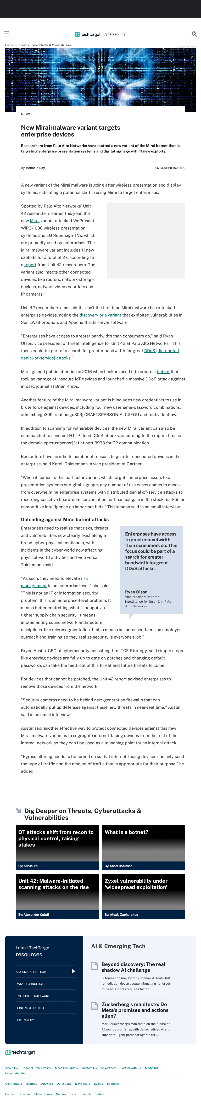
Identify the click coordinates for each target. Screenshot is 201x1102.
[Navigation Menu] (6, 34)
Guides (10, 1094)
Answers (47, 1083)
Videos (100, 1094)
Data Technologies (31, 983)
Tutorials (86, 1094)
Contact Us (89, 1068)
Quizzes (61, 1094)
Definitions (64, 1083)
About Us (11, 1068)
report (30, 264)
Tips (73, 1094)
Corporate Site (15, 1073)
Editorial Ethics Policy (36, 1068)
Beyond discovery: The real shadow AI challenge (133, 967)
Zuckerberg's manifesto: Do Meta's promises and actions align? (135, 1010)
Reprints (31, 1083)
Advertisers (108, 1068)
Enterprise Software (33, 995)
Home (9, 45)
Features (113, 1083)
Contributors (13, 1083)
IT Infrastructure (30, 1008)
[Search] (194, 34)
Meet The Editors (66, 1068)
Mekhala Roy (35, 168)
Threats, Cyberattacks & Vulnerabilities (45, 45)
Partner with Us (130, 1068)
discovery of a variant (100, 315)
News (26, 114)
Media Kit (151, 1068)
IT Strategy (25, 1020)
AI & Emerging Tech (31, 971)
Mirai (35, 220)
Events (98, 1083)
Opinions (24, 1094)
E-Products (82, 1083)
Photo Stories (43, 1094)
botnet (163, 371)
